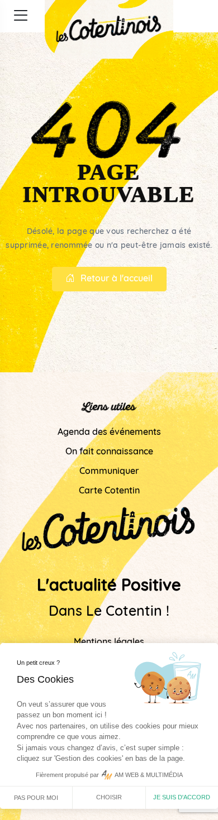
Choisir (109, 797)
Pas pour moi (36, 797)
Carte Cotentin (109, 491)
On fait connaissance (109, 452)
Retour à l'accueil (116, 279)
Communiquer (109, 471)
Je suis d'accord (181, 797)
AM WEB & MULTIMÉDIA (149, 774)
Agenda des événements (109, 432)
